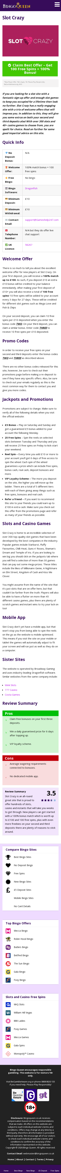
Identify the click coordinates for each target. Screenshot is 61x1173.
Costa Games (12, 694)
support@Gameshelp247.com (42, 219)
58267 (28, 244)
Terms (40, 1159)
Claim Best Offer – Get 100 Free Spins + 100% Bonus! (31, 69)
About (19, 1159)
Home (11, 1159)
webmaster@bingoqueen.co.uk (38, 1153)
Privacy (50, 1159)
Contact (30, 1159)
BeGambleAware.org (21, 1081)
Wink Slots (10, 685)
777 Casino (11, 689)
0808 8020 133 (48, 1081)
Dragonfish (31, 188)
